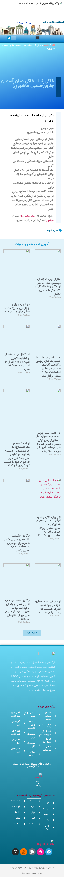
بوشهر (50, 220)
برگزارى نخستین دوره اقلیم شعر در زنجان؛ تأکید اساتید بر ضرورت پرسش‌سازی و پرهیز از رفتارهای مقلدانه (17, 610)
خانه (53, 45)
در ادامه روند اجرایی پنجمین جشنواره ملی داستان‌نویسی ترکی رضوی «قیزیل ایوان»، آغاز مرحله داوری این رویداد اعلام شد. (48, 442)
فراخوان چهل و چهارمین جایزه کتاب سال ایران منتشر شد (17, 308)
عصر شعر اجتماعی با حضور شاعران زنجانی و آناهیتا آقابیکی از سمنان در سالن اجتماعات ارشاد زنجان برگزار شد (48, 366)
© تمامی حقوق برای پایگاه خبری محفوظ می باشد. (32, 867)
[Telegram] (48, 851)
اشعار (46, 45)
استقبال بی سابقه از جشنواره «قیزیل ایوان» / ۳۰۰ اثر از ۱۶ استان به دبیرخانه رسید (17, 362)
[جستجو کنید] (9, 38)
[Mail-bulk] (32, 851)
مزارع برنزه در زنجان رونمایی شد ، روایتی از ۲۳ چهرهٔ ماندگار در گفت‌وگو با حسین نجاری (48, 286)
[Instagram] (15, 851)
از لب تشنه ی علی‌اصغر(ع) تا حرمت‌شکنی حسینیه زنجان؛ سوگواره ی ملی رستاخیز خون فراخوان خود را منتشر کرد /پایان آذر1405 (17, 454)
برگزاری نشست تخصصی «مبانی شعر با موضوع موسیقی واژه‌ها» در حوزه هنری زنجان (17, 543)
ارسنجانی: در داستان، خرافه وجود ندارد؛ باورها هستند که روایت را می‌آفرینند (48, 607)
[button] (37, 37)
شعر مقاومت (28, 216)
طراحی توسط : (32, 873)
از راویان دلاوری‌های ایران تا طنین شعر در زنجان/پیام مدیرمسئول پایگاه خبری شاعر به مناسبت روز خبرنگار (48, 526)
